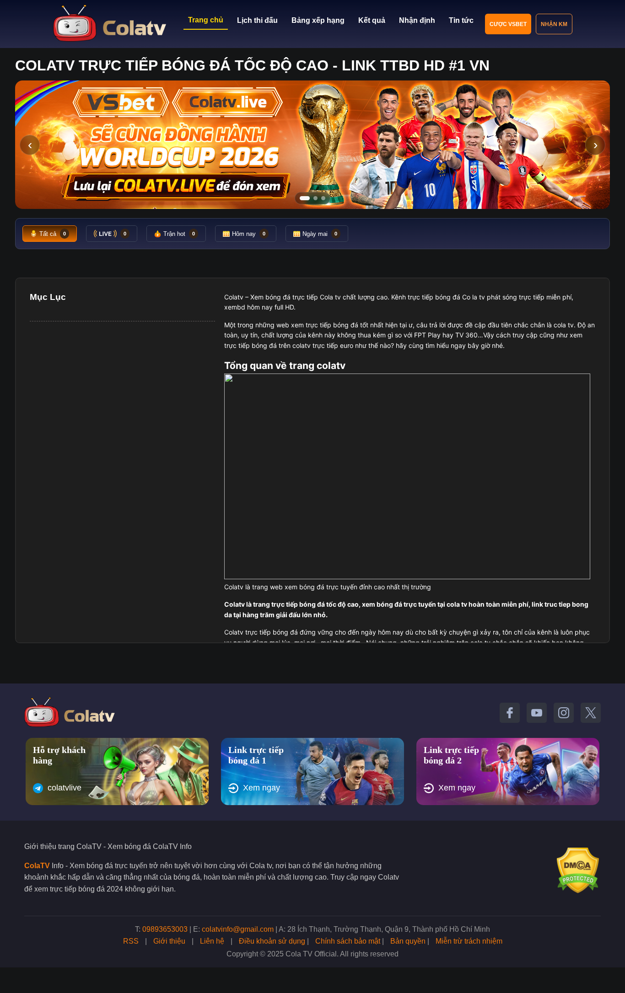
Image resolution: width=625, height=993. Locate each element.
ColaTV (37, 866)
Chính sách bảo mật (347, 941)
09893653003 (165, 929)
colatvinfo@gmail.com (238, 929)
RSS (131, 941)
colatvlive (64, 787)
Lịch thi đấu (257, 20)
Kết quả (371, 20)
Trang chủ (205, 20)
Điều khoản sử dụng (272, 941)
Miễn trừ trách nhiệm (469, 941)
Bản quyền (408, 941)
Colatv (233, 297)
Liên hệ (212, 941)
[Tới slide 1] (305, 198)
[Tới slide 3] (323, 198)
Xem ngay (261, 787)
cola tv (564, 325)
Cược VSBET (508, 24)
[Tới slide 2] (315, 198)
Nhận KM (554, 24)
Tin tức (461, 20)
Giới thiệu (169, 941)
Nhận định (417, 20)
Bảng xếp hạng (318, 20)
